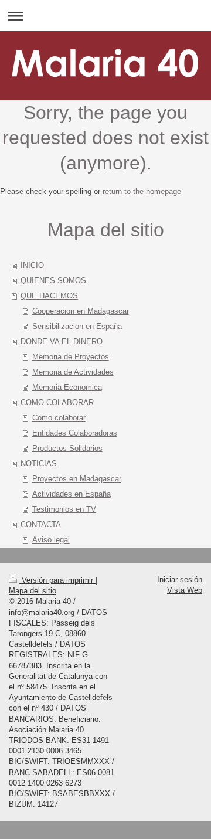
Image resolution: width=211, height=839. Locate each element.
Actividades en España (71, 494)
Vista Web (184, 590)
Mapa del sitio (32, 590)
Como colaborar (59, 417)
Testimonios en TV (64, 509)
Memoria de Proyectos (70, 356)
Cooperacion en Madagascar (80, 311)
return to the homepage (142, 191)
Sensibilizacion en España (77, 326)
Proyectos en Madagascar (76, 478)
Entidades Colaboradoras (74, 433)
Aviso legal (51, 539)
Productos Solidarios (67, 448)
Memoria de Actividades (73, 372)
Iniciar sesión (179, 579)
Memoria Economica (67, 387)
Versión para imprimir (57, 580)
